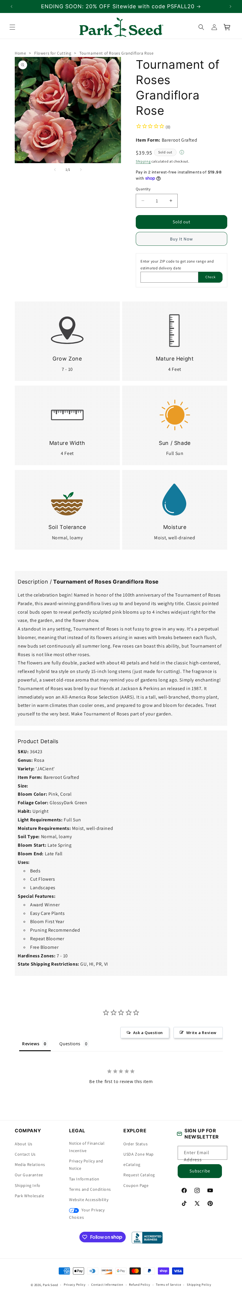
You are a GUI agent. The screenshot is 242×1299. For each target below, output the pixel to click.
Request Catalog (139, 1174)
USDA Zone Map (138, 1154)
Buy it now (181, 239)
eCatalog (131, 1164)
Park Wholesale (29, 1195)
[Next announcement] (230, 6)
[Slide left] (54, 169)
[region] (121, 6)
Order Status (135, 1143)
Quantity (143, 188)
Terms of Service (168, 1284)
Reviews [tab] (30, 1043)
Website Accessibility (89, 1199)
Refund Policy (139, 1284)
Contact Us (25, 1154)
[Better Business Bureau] (147, 1238)
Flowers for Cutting (52, 53)
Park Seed (50, 1285)
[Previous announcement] (11, 6)
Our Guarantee (29, 1174)
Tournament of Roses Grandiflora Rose (116, 53)
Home (20, 53)
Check (210, 277)
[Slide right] (80, 169)
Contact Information (107, 1284)
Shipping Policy (199, 1284)
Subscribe (199, 1171)
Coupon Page (136, 1185)
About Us (23, 1143)
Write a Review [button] (201, 1032)
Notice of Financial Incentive (86, 1147)
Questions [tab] (69, 1043)
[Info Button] (181, 153)
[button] (12, 27)
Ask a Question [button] (148, 1032)
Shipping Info (27, 1185)
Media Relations (30, 1164)
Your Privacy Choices (87, 1213)
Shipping (143, 161)
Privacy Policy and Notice (86, 1164)
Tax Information (84, 1179)
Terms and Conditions (90, 1189)
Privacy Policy (75, 1284)
